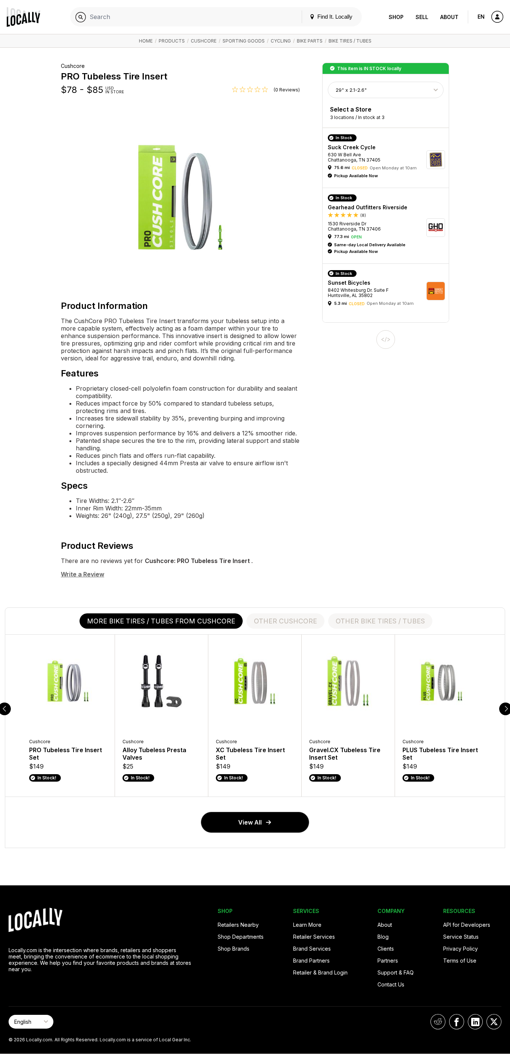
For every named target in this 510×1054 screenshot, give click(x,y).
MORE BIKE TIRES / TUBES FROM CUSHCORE (161, 621)
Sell (422, 17)
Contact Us (390, 984)
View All (250, 822)
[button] (388, 160)
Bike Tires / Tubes (350, 41)
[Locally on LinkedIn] (475, 1021)
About (449, 17)
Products (172, 41)
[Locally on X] (493, 1021)
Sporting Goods (244, 41)
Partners (387, 960)
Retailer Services (314, 936)
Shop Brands (233, 948)
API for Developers (466, 925)
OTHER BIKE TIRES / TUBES (380, 621)
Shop (396, 17)
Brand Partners (311, 960)
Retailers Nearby (238, 925)
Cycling (281, 41)
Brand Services (312, 948)
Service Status (461, 936)
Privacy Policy (460, 948)
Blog (383, 936)
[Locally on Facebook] (456, 1021)
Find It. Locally (334, 16)
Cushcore (204, 41)
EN (481, 16)
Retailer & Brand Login (320, 972)
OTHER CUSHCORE (285, 621)
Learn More (307, 925)
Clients (385, 948)
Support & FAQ (395, 972)
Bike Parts (310, 41)
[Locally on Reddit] (437, 1021)
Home (146, 41)
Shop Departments (241, 936)
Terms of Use (459, 960)
